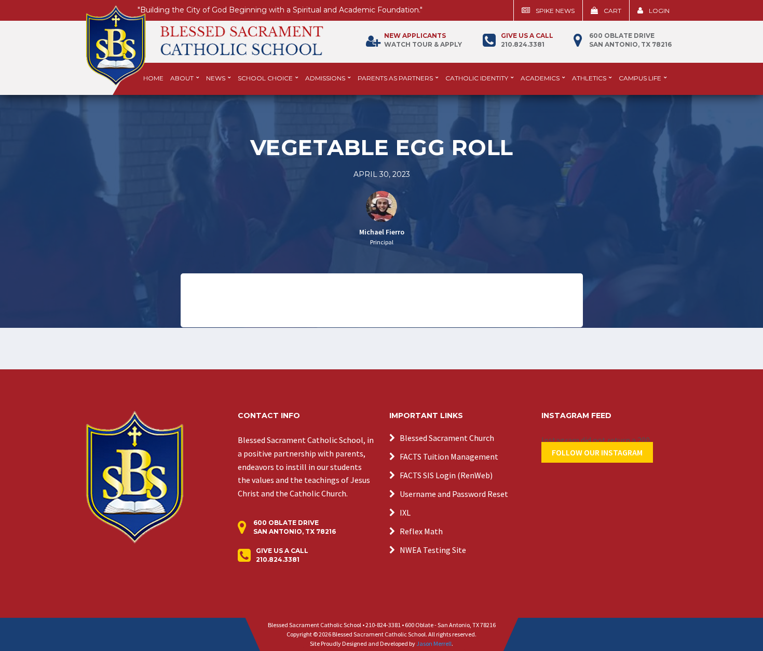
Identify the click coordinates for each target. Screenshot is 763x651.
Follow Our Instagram (597, 452)
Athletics (589, 78)
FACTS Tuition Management (449, 456)
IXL (405, 512)
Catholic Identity (476, 78)
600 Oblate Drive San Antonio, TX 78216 (630, 40)
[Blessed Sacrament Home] (204, 41)
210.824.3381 (527, 40)
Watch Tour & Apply (423, 40)
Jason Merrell (434, 643)
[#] (135, 476)
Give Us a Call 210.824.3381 (282, 555)
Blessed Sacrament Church (447, 438)
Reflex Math (421, 531)
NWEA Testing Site (433, 550)
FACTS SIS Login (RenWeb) (446, 475)
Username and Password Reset (454, 494)
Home (153, 78)
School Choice (265, 78)
